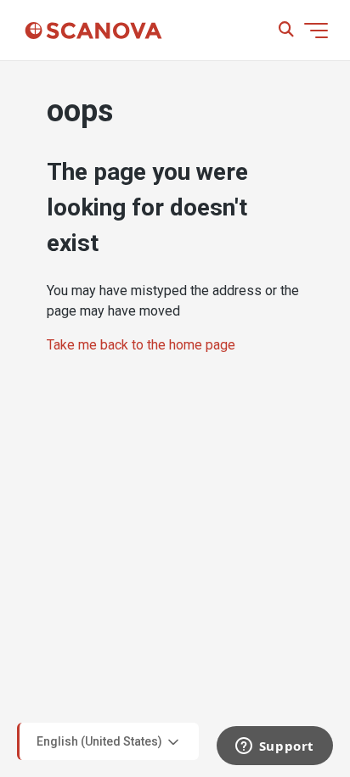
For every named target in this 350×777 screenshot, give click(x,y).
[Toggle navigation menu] (316, 31)
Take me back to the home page (141, 345)
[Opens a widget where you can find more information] (274, 747)
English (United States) (101, 740)
